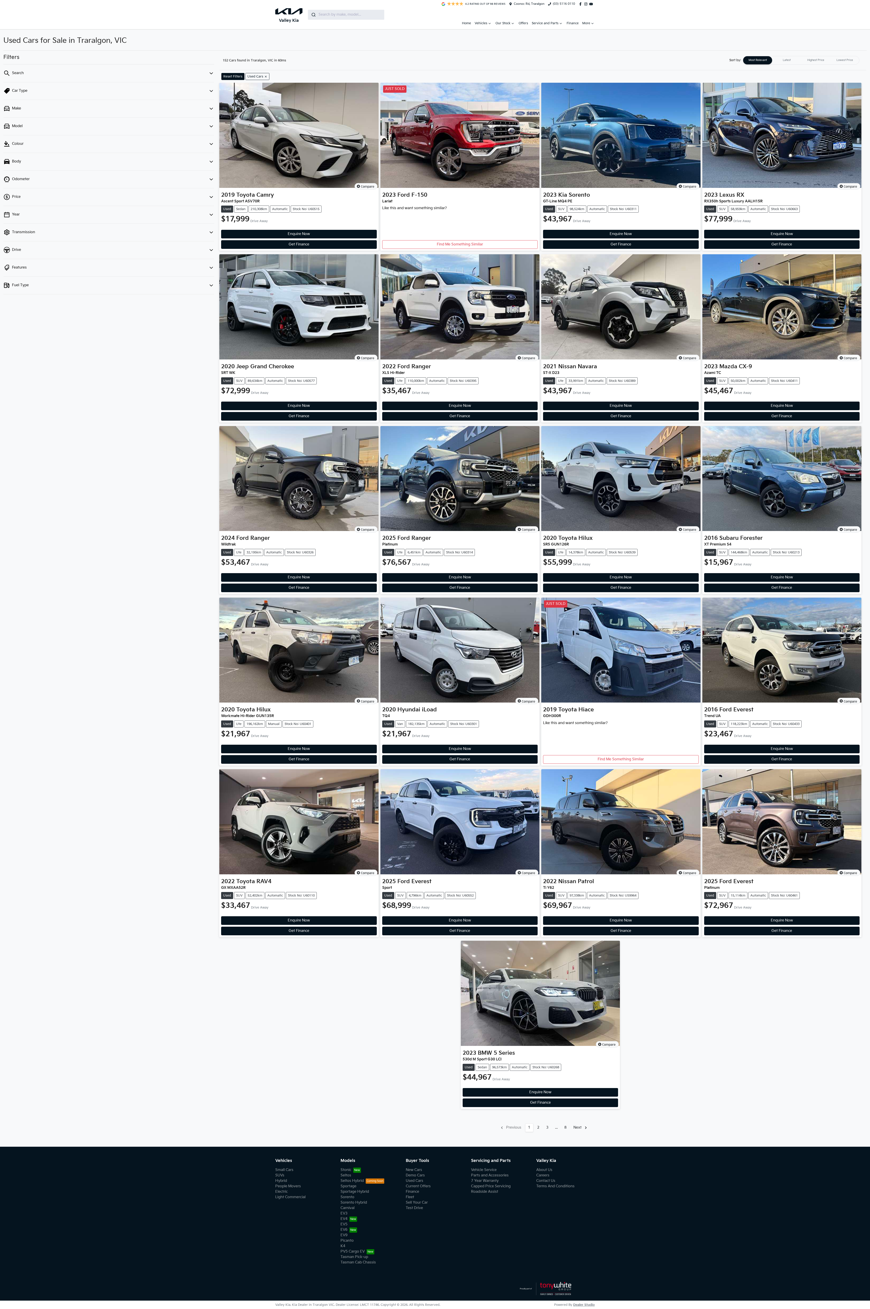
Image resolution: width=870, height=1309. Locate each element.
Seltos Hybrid (352, 1181)
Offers (523, 23)
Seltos (346, 1175)
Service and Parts (545, 23)
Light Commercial (290, 1197)
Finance (573, 23)
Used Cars (414, 1181)
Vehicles (481, 23)
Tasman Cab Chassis (358, 1262)
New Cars (414, 1170)
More (586, 23)
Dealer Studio (584, 1305)
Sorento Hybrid (354, 1202)
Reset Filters (232, 76)
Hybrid (281, 1181)
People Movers (288, 1186)
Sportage (348, 1186)
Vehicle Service (484, 1170)
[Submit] (313, 15)
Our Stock (502, 23)
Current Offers (418, 1186)
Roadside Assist (484, 1192)
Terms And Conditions (555, 1186)
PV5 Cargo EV (353, 1251)
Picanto (347, 1241)
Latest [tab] (787, 60)
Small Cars (284, 1170)
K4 (343, 1246)
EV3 (344, 1213)
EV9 (344, 1235)
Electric (281, 1192)
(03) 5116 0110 (564, 4)
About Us (544, 1170)
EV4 (344, 1219)
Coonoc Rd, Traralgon (529, 4)
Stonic (346, 1170)
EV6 (344, 1230)
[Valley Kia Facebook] (581, 4)
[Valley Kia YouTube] (592, 4)
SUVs (279, 1175)
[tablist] (801, 60)
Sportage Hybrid (355, 1192)
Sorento (347, 1197)
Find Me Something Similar (460, 244)
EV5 (344, 1224)
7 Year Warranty (485, 1181)
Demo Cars (415, 1175)
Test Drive (414, 1208)
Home (466, 23)
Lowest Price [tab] (844, 60)
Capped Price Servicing (491, 1186)
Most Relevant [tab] (758, 60)
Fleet (410, 1197)
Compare (367, 186)
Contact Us (545, 1181)
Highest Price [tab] (815, 60)
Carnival (348, 1208)
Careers (542, 1175)
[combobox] (346, 15)
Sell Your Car (417, 1202)
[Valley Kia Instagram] (587, 4)
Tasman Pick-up (354, 1257)
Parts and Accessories (490, 1175)
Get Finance (299, 244)
